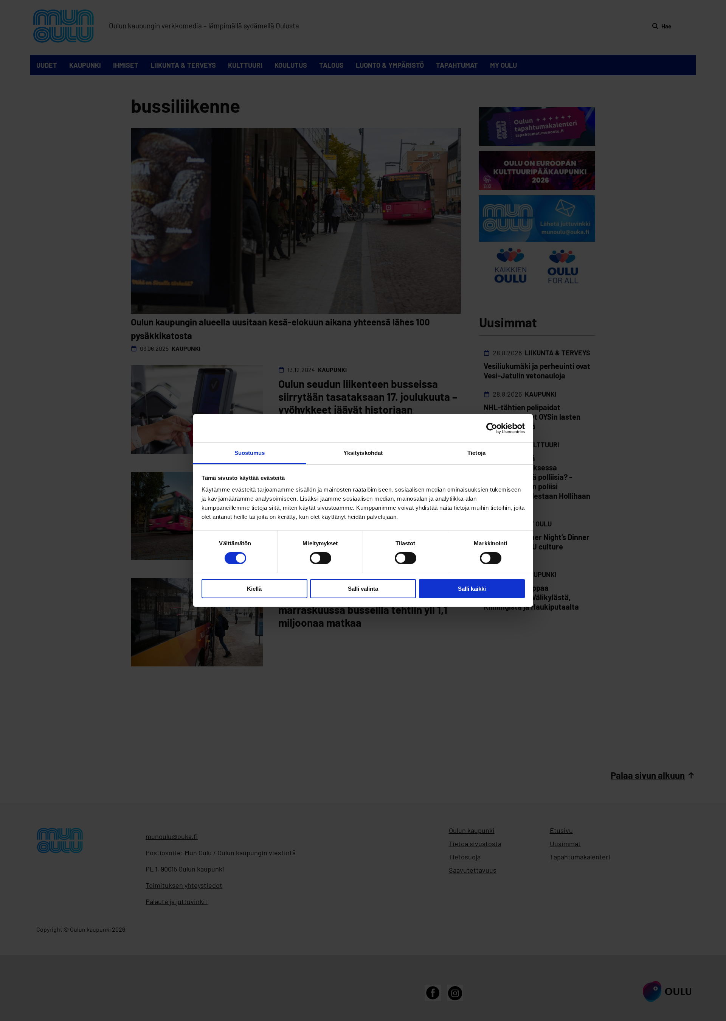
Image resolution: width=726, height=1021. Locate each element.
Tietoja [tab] (476, 453)
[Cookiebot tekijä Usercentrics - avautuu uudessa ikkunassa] (492, 428)
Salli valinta (363, 588)
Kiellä (254, 588)
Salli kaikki (472, 588)
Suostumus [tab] (249, 453)
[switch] (320, 558)
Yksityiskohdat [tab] (363, 453)
